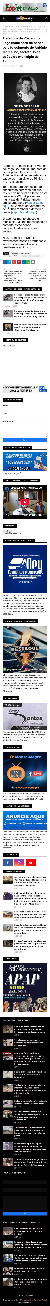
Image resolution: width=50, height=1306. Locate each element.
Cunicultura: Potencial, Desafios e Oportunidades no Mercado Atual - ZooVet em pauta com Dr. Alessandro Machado (30, 881)
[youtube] (31, 862)
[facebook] (8, 862)
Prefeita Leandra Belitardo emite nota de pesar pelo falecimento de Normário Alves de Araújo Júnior (30, 314)
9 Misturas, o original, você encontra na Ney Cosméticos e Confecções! (28, 1043)
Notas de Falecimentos (20, 253)
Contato (29, 1296)
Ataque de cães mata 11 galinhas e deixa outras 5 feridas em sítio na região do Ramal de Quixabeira (30, 1162)
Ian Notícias (9, 66)
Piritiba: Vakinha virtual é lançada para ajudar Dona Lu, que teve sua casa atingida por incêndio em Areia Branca (30, 945)
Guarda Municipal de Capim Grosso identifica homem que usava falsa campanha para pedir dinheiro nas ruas (30, 1147)
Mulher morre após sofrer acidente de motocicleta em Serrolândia (30, 1102)
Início (21, 1296)
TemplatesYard (40, 1300)
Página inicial (8, 27)
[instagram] (19, 862)
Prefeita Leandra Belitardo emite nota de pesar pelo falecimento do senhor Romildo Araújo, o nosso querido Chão (30, 299)
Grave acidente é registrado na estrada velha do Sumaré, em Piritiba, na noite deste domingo (29, 1029)
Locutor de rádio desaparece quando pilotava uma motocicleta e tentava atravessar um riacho (30, 1245)
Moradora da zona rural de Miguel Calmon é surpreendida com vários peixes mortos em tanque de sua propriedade (30, 929)
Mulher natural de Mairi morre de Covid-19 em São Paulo (29, 1270)
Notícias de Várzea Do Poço (25, 27)
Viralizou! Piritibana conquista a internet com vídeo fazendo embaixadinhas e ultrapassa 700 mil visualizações (30, 1089)
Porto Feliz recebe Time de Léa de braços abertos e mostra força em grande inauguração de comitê (30, 914)
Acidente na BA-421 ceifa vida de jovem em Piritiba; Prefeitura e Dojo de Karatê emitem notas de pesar (29, 1131)
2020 (30, 1302)
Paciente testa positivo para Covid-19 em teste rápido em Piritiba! (28, 1231)
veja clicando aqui (24, 212)
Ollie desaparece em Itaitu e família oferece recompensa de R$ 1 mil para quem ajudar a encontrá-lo (30, 1115)
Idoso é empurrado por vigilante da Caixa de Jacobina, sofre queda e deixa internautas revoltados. (30, 1258)
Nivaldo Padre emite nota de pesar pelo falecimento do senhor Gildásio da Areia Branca (30, 327)
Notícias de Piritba (11, 256)
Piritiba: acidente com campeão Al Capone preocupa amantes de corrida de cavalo (30, 1282)
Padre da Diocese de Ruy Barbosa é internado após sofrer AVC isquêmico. (30, 1075)
